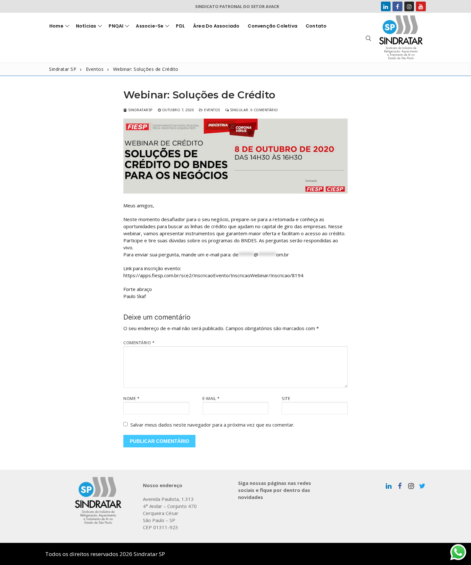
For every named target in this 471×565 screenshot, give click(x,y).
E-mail (210, 398)
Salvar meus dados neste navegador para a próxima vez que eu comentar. (212, 424)
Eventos (211, 109)
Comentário (138, 342)
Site (286, 398)
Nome (131, 398)
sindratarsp (140, 109)
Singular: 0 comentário (253, 109)
